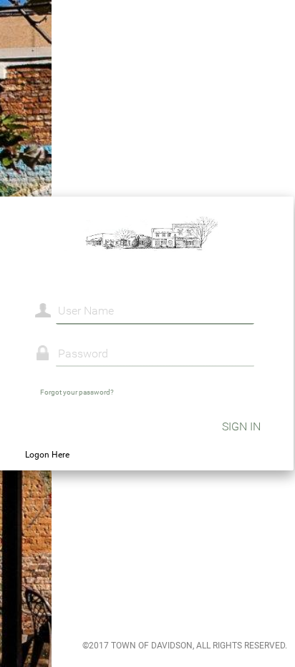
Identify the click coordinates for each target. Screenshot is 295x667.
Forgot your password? (77, 392)
